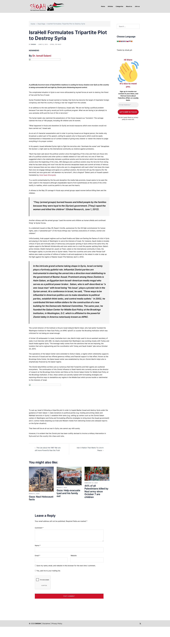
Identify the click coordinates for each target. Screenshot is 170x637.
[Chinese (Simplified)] (120, 41)
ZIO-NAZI (58, 44)
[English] (123, 41)
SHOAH (33, 44)
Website (74, 556)
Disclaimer (46, 623)
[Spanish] (131, 41)
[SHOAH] (46, 6)
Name (37, 545)
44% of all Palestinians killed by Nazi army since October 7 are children (96, 491)
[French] (125, 41)
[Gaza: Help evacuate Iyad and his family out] (69, 476)
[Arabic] (118, 41)
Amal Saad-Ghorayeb (47, 175)
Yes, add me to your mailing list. (48, 571)
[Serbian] (129, 41)
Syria (52, 44)
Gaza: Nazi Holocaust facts (41, 498)
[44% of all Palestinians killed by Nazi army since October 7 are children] (97, 473)
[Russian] (127, 41)
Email (37, 556)
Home (33, 24)
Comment (39, 528)
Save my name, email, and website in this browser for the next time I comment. (66, 566)
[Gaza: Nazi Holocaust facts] (41, 479)
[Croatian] (121, 41)
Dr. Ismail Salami (41, 55)
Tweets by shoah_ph (124, 50)
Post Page (41, 24)
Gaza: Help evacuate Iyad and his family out (68, 493)
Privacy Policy (57, 623)
